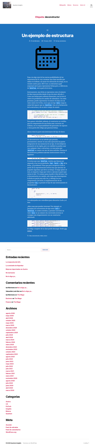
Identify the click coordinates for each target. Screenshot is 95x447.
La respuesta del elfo (13, 262)
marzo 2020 (10, 390)
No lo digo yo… (11, 276)
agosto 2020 (10, 381)
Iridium (41, 235)
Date (30, 235)
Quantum (9, 414)
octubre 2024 (10, 330)
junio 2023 (9, 361)
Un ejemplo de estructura (47, 35)
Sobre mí (82, 5)
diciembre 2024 (11, 328)
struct (45, 235)
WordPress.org (11, 432)
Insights (8, 409)
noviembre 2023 (11, 349)
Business (9, 298)
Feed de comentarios (13, 430)
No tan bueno (10, 273)
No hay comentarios (61, 41)
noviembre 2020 (11, 378)
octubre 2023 (10, 352)
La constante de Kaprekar (15, 265)
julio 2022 (9, 366)
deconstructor (36, 235)
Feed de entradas (12, 427)
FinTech (8, 406)
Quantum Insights (16, 443)
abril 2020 (9, 388)
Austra (8, 401)
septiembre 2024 (12, 332)
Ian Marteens (36, 41)
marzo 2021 (10, 371)
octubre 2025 (10, 320)
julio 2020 (9, 383)
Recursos (75, 5)
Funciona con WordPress (30, 443)
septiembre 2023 (12, 354)
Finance (8, 302)
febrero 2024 (10, 342)
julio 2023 (9, 359)
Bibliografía (63, 5)
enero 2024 (10, 344)
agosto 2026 (10, 313)
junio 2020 (9, 385)
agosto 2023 (10, 357)
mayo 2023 (10, 364)
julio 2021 (9, 369)
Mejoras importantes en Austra (17, 269)
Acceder (9, 425)
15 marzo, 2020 (48, 41)
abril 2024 (9, 337)
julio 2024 (9, 335)
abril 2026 (9, 318)
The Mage (20, 295)
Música (69, 5)
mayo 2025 (10, 323)
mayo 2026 (10, 316)
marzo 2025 (10, 325)
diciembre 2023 (11, 347)
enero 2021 (10, 376)
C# (47, 30)
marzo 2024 (10, 340)
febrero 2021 (10, 373)
